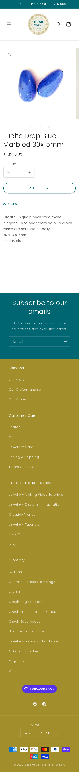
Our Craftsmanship (25, 389)
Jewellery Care (21, 447)
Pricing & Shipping (24, 457)
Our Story (16, 379)
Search (15, 427)
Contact (16, 437)
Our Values (18, 399)
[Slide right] (49, 127)
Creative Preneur (23, 514)
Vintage (15, 671)
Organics (16, 661)
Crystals (16, 591)
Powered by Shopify (52, 765)
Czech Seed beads (25, 621)
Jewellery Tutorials (24, 524)
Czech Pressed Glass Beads (32, 611)
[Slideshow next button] (73, 263)
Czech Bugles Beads (26, 602)
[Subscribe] (65, 341)
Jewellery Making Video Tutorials (36, 494)
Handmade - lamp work (29, 631)
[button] (9, 24)
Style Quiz (17, 534)
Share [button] (12, 203)
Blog (12, 544)
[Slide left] (30, 127)
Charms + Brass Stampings (32, 582)
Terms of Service (23, 467)
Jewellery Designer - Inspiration (35, 504)
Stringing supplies (24, 651)
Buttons (15, 572)
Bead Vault (32, 765)
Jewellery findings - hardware (33, 641)
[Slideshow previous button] (5, 263)
